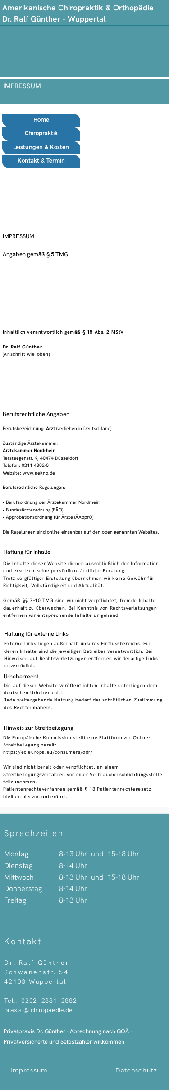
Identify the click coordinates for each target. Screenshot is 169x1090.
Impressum (29, 1070)
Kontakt (22, 941)
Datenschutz (136, 1070)
